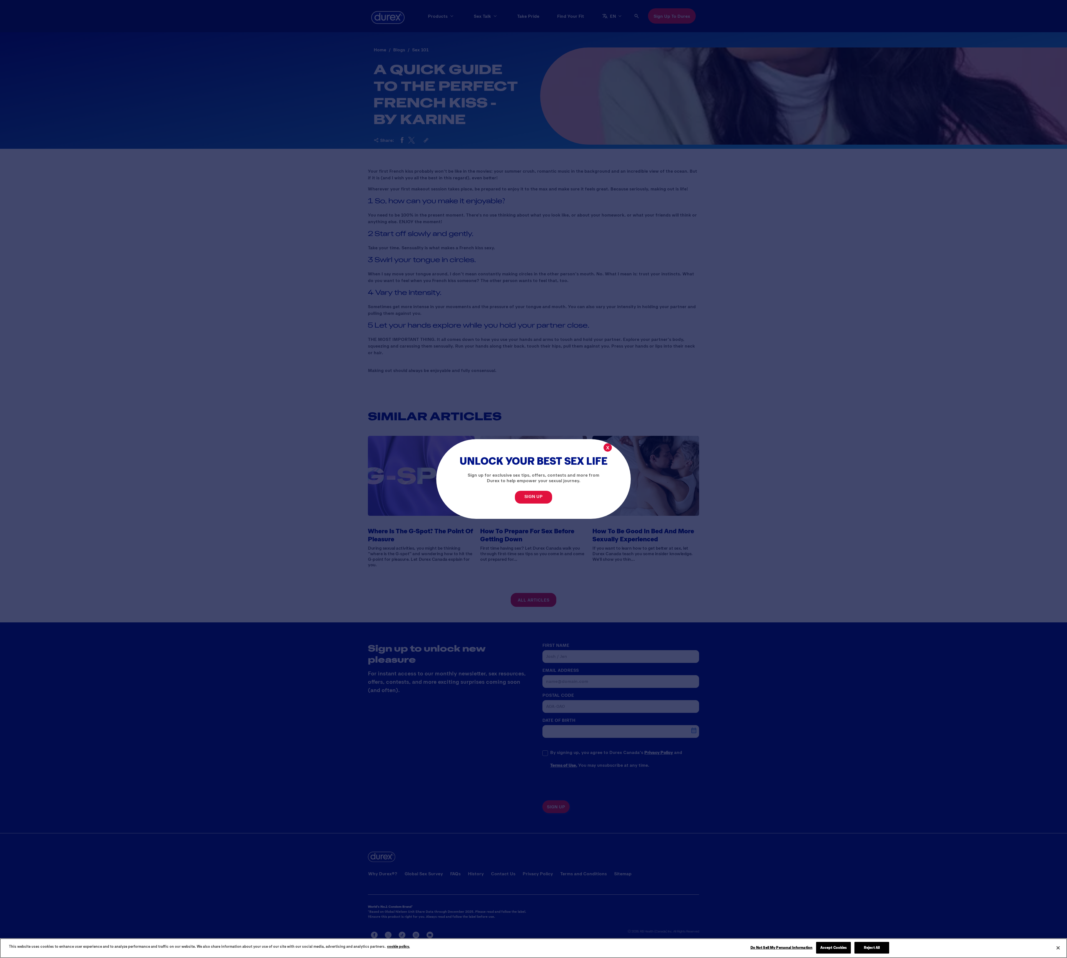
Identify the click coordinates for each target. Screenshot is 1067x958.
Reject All (872, 947)
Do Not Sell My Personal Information (782, 947)
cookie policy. (398, 946)
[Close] (1058, 948)
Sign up (533, 496)
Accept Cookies (833, 947)
